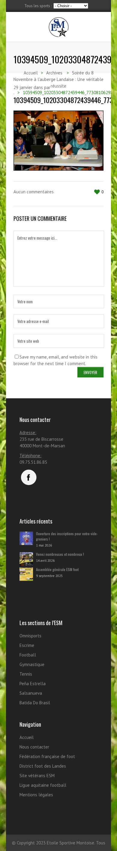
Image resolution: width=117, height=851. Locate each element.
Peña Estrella (33, 683)
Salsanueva (31, 693)
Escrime (27, 645)
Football (28, 655)
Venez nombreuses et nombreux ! (60, 554)
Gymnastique (32, 664)
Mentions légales (36, 795)
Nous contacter (34, 747)
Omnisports (30, 636)
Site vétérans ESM (37, 775)
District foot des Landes (43, 766)
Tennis (26, 674)
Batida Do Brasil (35, 702)
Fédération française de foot (47, 756)
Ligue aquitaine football (43, 785)
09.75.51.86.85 (33, 462)
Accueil (27, 737)
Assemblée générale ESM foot (57, 569)
